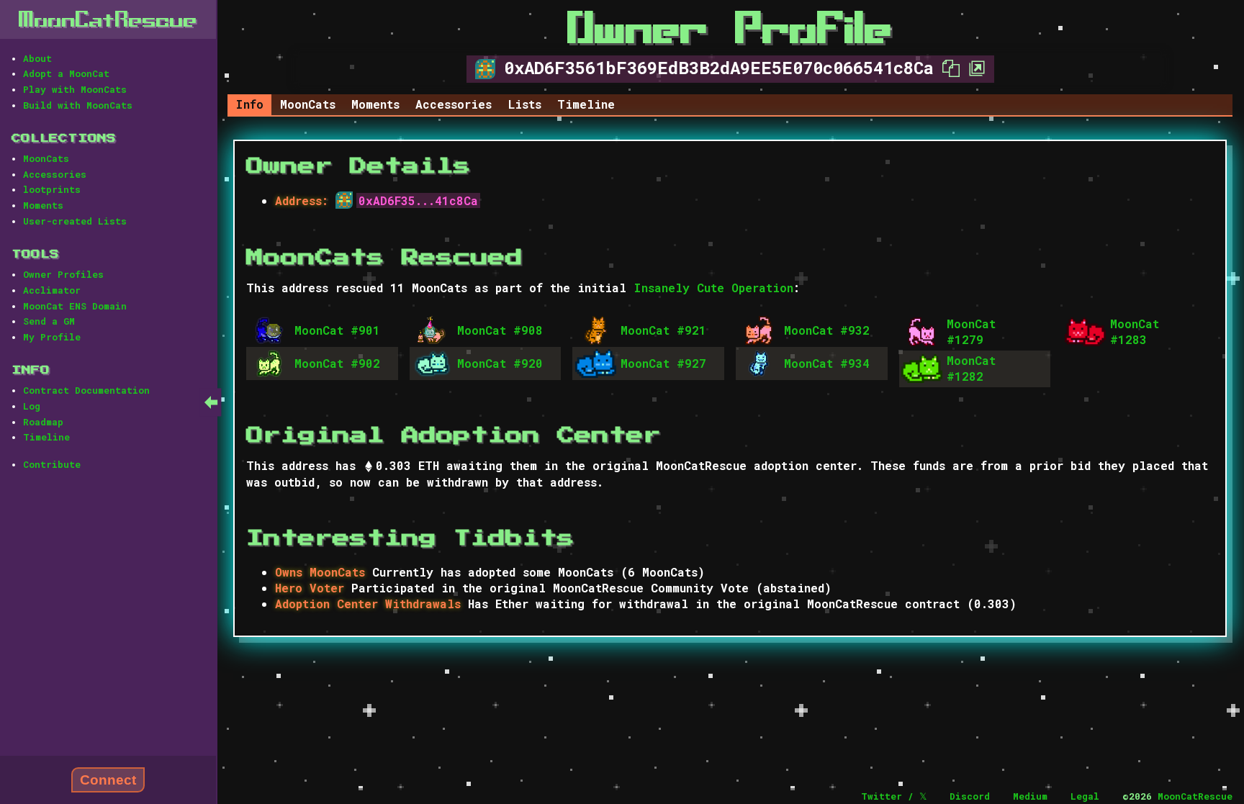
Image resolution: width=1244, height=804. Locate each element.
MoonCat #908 (500, 330)
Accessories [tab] (453, 104)
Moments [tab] (375, 104)
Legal (1085, 796)
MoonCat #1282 (971, 368)
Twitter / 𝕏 (894, 796)
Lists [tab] (524, 104)
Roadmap (43, 422)
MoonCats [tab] (307, 104)
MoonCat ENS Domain (75, 306)
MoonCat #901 (337, 330)
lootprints (52, 189)
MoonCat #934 (827, 363)
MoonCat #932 (827, 330)
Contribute (52, 464)
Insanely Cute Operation (713, 287)
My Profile (52, 337)
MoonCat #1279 (971, 331)
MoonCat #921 (663, 330)
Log (31, 406)
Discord (970, 796)
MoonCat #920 (500, 363)
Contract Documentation (86, 390)
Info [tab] (249, 104)
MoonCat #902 (337, 363)
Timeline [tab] (586, 104)
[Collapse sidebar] (211, 402)
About (37, 58)
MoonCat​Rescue (108, 19)
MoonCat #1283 (1134, 331)
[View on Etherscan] (973, 67)
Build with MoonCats (77, 105)
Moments (43, 205)
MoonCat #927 (663, 363)
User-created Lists (75, 221)
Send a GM (49, 321)
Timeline (46, 437)
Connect (108, 779)
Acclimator (52, 290)
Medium (1030, 796)
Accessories (54, 174)
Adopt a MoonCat (66, 73)
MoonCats (46, 158)
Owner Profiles (63, 274)
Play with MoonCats (75, 89)
